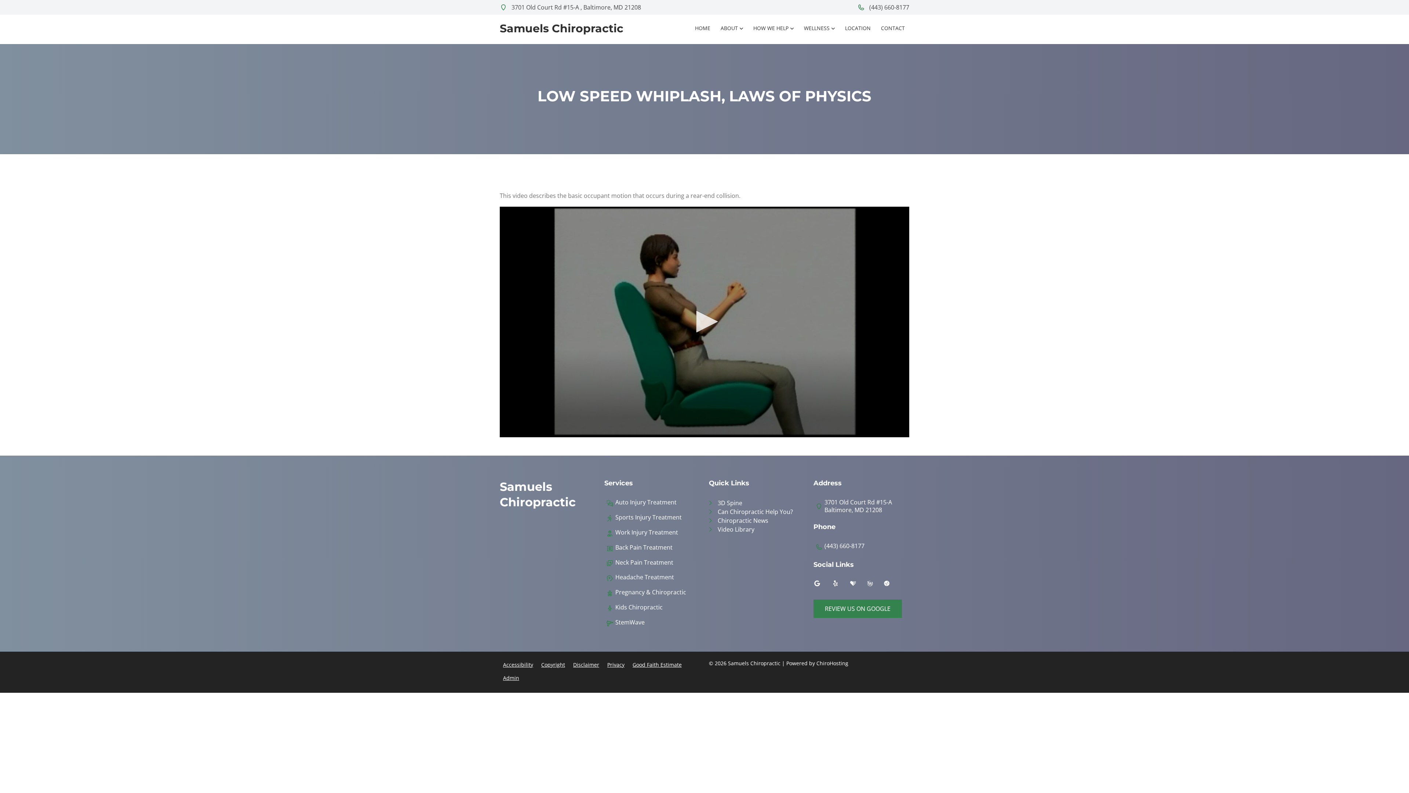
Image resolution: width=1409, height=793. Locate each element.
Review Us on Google (858, 609)
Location (858, 28)
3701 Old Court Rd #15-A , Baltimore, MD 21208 (575, 7)
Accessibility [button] (518, 664)
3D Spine (730, 503)
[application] (704, 322)
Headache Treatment (644, 577)
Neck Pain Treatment (644, 562)
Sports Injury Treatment (648, 517)
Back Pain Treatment (644, 547)
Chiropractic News (743, 521)
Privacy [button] (616, 664)
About (729, 28)
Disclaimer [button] (586, 664)
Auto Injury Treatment (646, 502)
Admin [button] (511, 677)
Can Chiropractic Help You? (755, 512)
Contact (893, 28)
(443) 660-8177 (888, 7)
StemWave (630, 622)
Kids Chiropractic (639, 607)
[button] (704, 321)
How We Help (771, 28)
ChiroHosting (832, 663)
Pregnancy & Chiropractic (650, 592)
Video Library (736, 529)
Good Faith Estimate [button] (657, 664)
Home (702, 28)
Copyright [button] (553, 664)
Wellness (817, 28)
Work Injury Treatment (646, 532)
